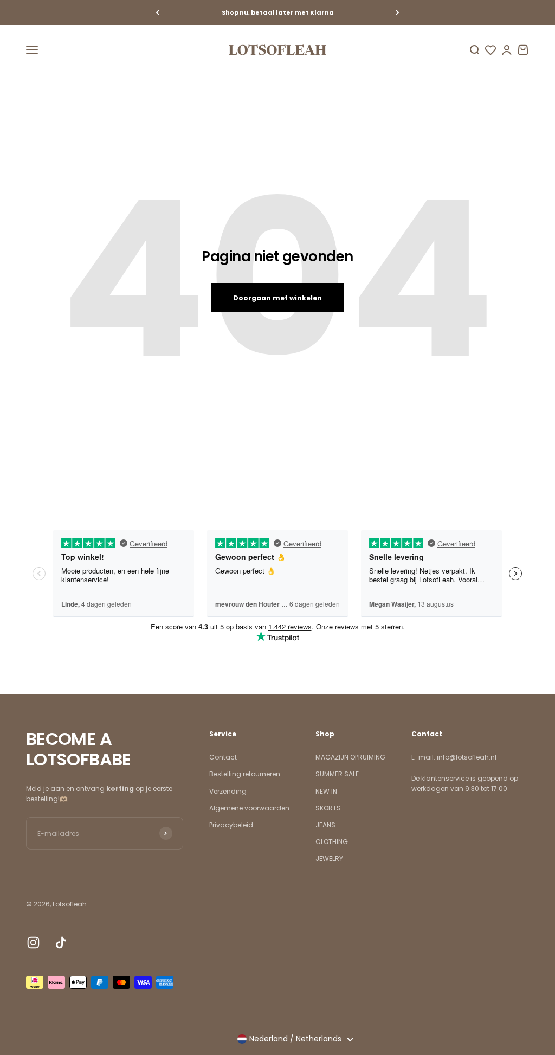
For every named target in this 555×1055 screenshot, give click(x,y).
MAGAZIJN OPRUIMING (350, 757)
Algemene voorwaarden (249, 808)
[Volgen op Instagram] (33, 942)
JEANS (325, 824)
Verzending (228, 791)
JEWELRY (329, 858)
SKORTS (328, 808)
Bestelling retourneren (244, 774)
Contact (223, 757)
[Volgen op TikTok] (61, 942)
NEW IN (326, 791)
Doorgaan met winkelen (277, 298)
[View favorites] (490, 50)
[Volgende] (397, 13)
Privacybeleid (231, 824)
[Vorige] (157, 13)
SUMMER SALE (337, 774)
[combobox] (295, 1039)
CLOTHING (331, 841)
